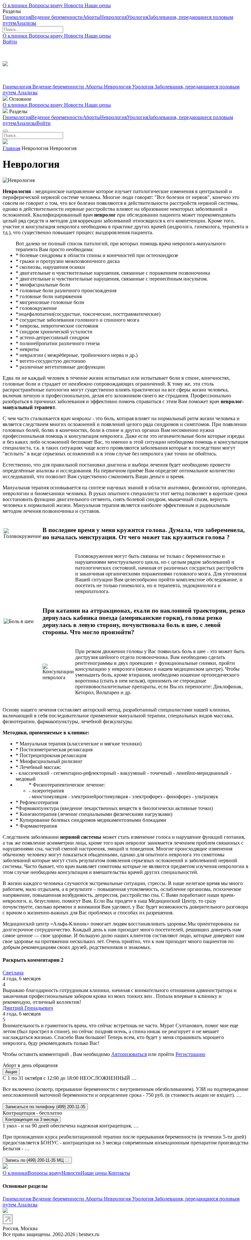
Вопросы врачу (46, 5)
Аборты (91, 17)
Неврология (113, 17)
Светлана (13, 972)
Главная (11, 148)
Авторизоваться (129, 1054)
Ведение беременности (57, 17)
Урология (137, 17)
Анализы (26, 23)
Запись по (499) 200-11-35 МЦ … (37, 1160)
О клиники (16, 5)
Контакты (118, 1173)
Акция (11, 1071)
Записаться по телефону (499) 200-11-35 (45, 1106)
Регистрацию (190, 1054)
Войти (10, 41)
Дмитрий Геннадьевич (28, 1008)
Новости (74, 5)
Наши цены (98, 5)
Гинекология (17, 17)
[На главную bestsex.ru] (5, 142)
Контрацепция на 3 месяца (31, 1119)
